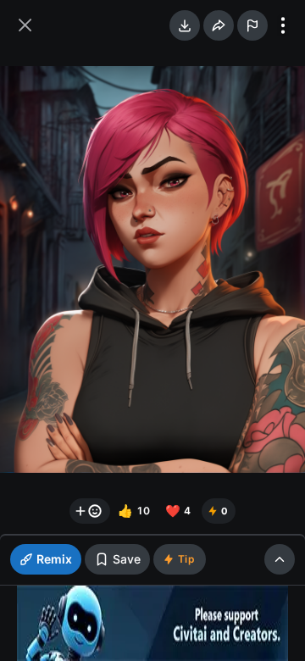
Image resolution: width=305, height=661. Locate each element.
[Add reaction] (89, 511)
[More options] (283, 25)
